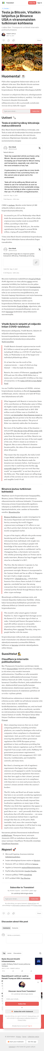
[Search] (40, 953)
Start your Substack (17, 1042)
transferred (34, 372)
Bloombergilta (14, 512)
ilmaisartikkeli (12, 668)
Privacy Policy (22, 1020)
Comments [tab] (6, 928)
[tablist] (10, 928)
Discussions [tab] (17, 953)
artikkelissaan (7, 835)
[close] (38, 982)
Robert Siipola (11, 33)
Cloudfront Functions (10, 843)
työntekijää (27, 874)
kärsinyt (37, 860)
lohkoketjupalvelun (12, 857)
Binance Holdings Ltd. (12, 517)
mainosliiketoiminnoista (31, 867)
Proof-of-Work (35, 279)
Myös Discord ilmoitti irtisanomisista (11, 960)
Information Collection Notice (26, 1018)
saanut (29, 281)
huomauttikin (35, 391)
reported (21, 629)
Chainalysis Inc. (21, 578)
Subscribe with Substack (23, 1011)
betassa (35, 864)
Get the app (32, 1042)
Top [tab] (4, 953)
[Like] (4, 40)
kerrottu (15, 645)
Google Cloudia (30, 871)
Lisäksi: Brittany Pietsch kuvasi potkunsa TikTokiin (16, 965)
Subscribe (32, 3)
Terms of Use (32, 1016)
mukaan (11, 205)
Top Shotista (25, 878)
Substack (12, 1047)
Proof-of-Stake (22, 306)
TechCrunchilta (8, 341)
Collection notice (33, 1037)
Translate (6, 8)
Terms (24, 1037)
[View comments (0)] (9, 40)
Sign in (39, 3)
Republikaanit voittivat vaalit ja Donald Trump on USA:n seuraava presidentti (16, 978)
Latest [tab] (9, 953)
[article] (22, 965)
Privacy (18, 1037)
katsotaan (9, 311)
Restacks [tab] (15, 928)
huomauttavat (35, 287)
